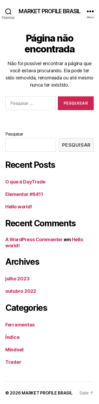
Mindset (14, 349)
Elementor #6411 (24, 194)
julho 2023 (17, 278)
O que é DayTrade (25, 182)
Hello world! (18, 206)
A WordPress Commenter (34, 239)
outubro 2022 (20, 291)
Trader (13, 362)
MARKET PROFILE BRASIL (50, 11)
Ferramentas (20, 324)
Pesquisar (14, 134)
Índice (12, 337)
